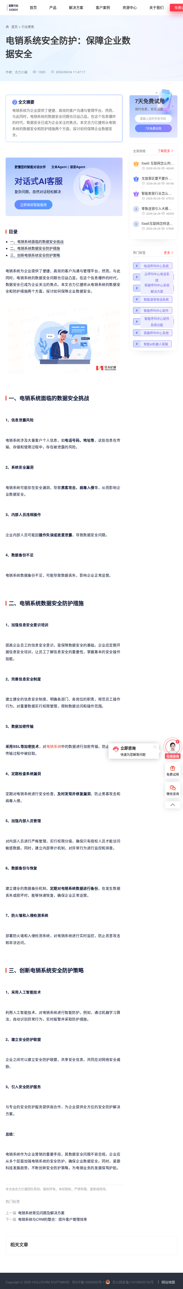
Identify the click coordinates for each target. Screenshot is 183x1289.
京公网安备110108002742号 (133, 1282)
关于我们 (156, 7)
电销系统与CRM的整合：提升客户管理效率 (46, 1219)
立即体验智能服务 (33, 204)
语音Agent (77, 166)
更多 (167, 252)
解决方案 (76, 7)
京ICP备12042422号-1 (88, 1282)
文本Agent (59, 166)
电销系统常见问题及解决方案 (35, 1212)
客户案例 (103, 7)
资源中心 (130, 7)
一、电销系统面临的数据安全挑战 (37, 241)
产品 (52, 7)
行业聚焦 (28, 26)
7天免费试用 (153, 128)
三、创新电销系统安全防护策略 (35, 255)
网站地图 (168, 1282)
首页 (33, 7)
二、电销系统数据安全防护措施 (35, 248)
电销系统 (53, 746)
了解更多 (164, 150)
